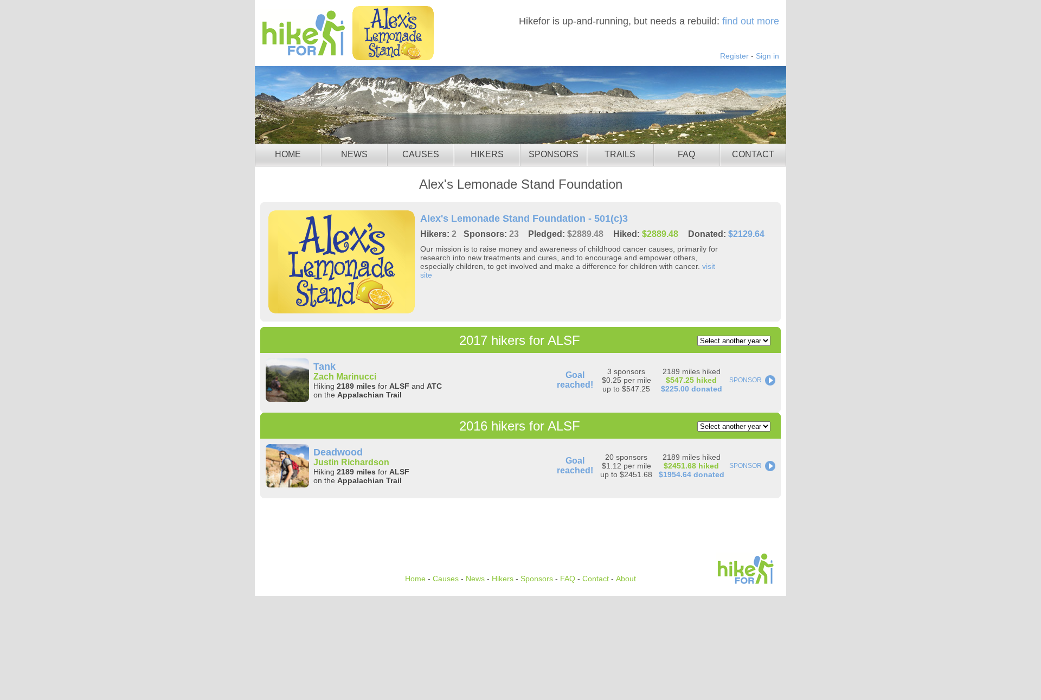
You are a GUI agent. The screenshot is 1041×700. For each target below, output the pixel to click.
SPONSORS (554, 154)
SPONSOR (745, 380)
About (626, 578)
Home (415, 578)
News (475, 578)
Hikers (502, 578)
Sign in (767, 56)
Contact (595, 578)
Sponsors (536, 578)
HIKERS (487, 154)
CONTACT (753, 154)
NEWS (354, 154)
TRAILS (620, 154)
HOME (288, 154)
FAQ (686, 154)
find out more (750, 21)
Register (734, 56)
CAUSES (420, 154)
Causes (446, 578)
